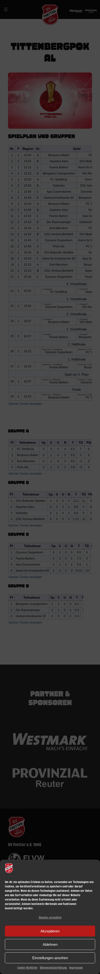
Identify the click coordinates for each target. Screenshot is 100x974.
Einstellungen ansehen (50, 958)
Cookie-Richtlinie (27, 968)
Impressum (76, 968)
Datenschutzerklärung (53, 968)
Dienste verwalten (50, 918)
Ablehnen (50, 944)
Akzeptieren (50, 931)
